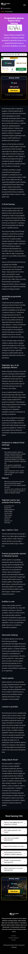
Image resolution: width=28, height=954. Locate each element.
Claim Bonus (14, 90)
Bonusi (14, 940)
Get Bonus (21, 69)
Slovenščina (6, 8)
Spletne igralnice (14, 938)
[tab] (14, 823)
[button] (14, 87)
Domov (14, 936)
